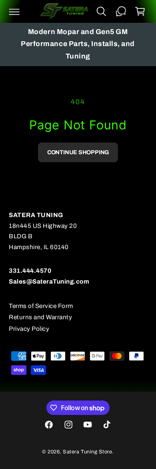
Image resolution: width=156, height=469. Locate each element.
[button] (14, 11)
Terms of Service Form (41, 305)
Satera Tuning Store (87, 452)
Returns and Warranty (40, 317)
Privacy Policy (29, 328)
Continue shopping (78, 152)
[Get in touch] (120, 11)
